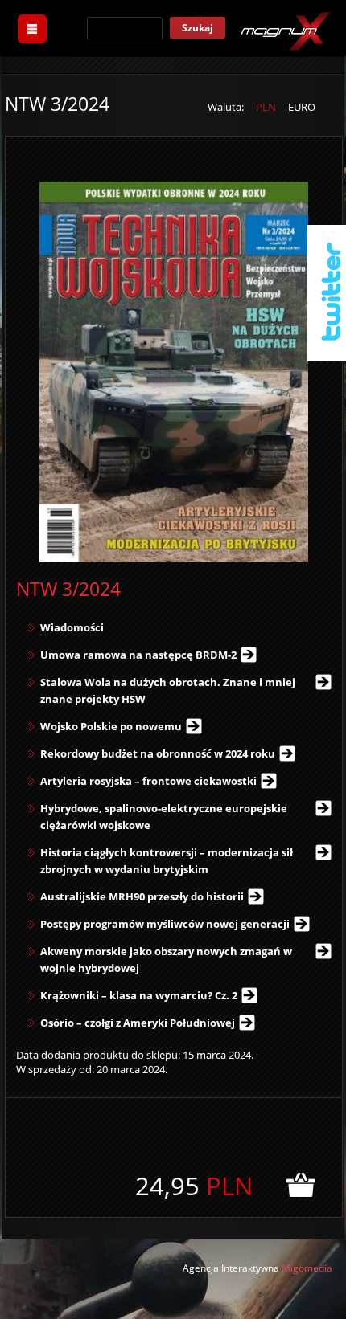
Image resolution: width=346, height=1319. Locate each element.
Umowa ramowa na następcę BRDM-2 (138, 654)
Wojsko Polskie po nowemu (111, 726)
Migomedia (307, 1268)
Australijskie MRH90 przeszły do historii (142, 896)
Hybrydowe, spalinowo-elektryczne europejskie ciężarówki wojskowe (163, 816)
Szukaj (197, 28)
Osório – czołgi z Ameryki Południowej (137, 1022)
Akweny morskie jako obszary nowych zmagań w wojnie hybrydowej (166, 959)
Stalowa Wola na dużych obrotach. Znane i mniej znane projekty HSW (167, 690)
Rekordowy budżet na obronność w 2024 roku (157, 753)
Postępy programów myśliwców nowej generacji (165, 924)
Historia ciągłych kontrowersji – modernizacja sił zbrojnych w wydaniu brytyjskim (166, 860)
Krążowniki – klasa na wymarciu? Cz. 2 (138, 995)
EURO (301, 107)
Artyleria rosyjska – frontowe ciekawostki (148, 781)
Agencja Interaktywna (231, 1268)
